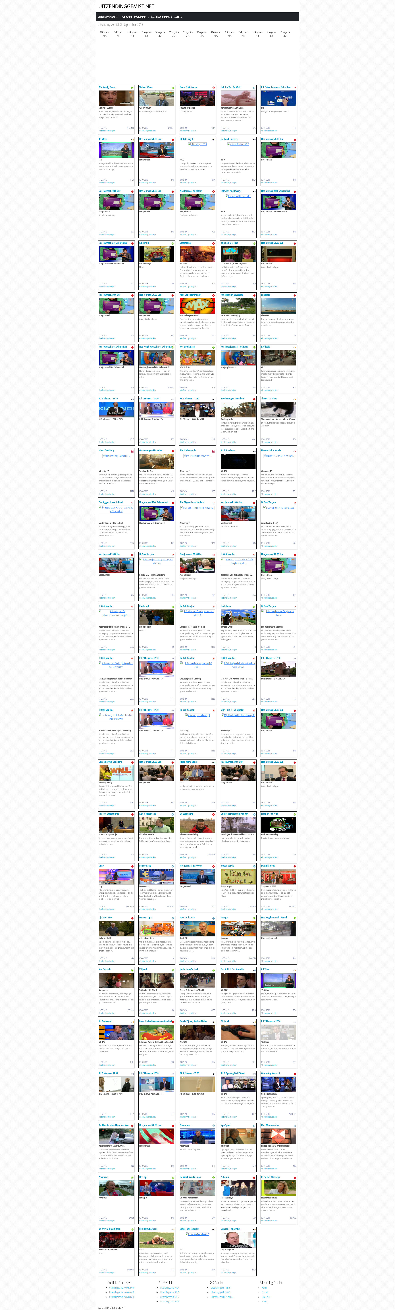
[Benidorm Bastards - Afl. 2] (157, 1239)
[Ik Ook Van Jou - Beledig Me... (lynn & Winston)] (157, 561)
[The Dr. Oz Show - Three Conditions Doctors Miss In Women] (278, 409)
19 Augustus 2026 (257, 34)
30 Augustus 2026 (104, 34)
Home (264, 1287)
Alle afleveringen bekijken (107, 130)
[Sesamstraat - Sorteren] (197, 253)
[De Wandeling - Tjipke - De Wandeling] (197, 824)
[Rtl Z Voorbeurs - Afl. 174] (238, 461)
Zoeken (178, 16)
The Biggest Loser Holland (111, 502)
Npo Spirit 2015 (187, 917)
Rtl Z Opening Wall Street (233, 1073)
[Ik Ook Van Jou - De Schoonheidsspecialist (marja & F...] (116, 613)
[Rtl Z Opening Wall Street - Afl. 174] (238, 1084)
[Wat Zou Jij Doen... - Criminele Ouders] (116, 98)
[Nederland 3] (132, 87)
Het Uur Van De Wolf (230, 87)
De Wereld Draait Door (109, 1229)
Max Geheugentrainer (190, 294)
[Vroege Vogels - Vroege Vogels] (238, 876)
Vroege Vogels (227, 865)
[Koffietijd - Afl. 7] (278, 357)
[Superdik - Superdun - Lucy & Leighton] (238, 1239)
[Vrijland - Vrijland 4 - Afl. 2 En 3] (157, 980)
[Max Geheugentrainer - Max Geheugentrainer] (197, 305)
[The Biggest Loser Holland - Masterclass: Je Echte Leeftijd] (116, 509)
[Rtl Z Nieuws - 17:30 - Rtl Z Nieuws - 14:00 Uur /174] (157, 669)
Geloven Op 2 (145, 917)
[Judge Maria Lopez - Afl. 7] (197, 772)
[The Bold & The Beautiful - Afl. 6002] (238, 980)
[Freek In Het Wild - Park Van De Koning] (278, 824)
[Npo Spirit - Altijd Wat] (238, 1136)
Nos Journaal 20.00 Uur (150, 139)
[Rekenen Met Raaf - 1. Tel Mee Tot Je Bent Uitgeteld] (238, 253)
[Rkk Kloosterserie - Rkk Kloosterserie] (157, 824)
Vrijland (143, 969)
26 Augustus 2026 (160, 34)
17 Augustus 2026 (285, 34)
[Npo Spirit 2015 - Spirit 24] (197, 928)
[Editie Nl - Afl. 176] (238, 1032)
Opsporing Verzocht (270, 1073)
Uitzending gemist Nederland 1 (121, 1287)
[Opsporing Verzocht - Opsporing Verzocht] (278, 1084)
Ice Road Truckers (229, 139)
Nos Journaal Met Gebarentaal (275, 191)
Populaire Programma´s (135, 16)
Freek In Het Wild (269, 813)
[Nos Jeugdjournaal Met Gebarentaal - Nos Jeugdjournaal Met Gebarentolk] (157, 357)
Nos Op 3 (143, 1177)
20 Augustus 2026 (243, 34)
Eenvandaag (145, 865)
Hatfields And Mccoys (231, 191)
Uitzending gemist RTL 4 (169, 1287)
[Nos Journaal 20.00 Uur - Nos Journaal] (157, 150)
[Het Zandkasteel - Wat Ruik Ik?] (197, 357)
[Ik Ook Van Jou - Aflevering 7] (197, 715)
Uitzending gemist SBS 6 (220, 1292)
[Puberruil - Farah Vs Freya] (238, 1188)
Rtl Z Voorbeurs (228, 450)
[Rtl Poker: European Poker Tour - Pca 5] (278, 98)
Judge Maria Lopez (188, 762)
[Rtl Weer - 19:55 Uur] (278, 980)
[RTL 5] (294, 87)
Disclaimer (266, 1297)
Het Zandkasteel (187, 346)
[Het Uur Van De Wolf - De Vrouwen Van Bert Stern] (238, 98)
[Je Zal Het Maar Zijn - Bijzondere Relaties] (278, 1188)
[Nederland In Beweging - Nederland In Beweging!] (238, 305)
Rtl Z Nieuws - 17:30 (108, 398)
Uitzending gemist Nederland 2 (121, 1292)
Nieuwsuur (185, 1125)
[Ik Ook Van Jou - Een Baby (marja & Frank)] (278, 613)
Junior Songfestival (189, 969)
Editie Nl (225, 1021)
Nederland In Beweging (232, 294)
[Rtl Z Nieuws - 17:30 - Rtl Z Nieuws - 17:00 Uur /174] (116, 1084)
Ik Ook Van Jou (268, 502)
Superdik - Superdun (230, 1229)
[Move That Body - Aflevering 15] (116, 455)
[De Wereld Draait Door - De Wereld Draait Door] (116, 1239)
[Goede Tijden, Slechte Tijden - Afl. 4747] (197, 1032)
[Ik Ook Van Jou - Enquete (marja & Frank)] (197, 665)
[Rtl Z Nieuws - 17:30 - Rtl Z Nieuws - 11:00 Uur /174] (116, 409)
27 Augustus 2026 (146, 34)
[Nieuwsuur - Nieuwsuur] (197, 1136)
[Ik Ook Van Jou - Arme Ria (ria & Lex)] (278, 507)
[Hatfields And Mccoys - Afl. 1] (238, 196)
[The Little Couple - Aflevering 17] (197, 455)
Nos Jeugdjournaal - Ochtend (234, 346)
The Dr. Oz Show (269, 398)
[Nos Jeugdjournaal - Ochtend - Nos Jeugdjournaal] (238, 357)
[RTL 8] (213, 762)
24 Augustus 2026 (188, 34)
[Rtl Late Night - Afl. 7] (197, 144)
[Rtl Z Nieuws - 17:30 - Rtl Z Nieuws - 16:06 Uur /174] (157, 1084)
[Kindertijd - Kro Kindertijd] (157, 253)
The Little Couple (188, 450)
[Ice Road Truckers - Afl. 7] (238, 144)
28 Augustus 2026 (132, 34)
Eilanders (265, 294)
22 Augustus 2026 (215, 34)
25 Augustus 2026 (174, 34)
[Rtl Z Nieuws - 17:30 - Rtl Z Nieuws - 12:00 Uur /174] (157, 720)
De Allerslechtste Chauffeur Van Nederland (114, 1126)
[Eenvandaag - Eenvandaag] (157, 876)
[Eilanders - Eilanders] (278, 305)
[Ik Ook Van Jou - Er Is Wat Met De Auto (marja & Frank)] (238, 665)
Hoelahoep (226, 606)
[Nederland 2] (254, 87)
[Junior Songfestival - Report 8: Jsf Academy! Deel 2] (197, 980)
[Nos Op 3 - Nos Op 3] (157, 1188)
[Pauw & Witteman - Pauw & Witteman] (197, 98)
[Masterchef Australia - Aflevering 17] (279, 455)
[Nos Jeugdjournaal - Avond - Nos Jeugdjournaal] (278, 928)
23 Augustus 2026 (202, 34)
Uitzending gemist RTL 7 (169, 1297)
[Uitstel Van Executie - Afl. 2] (197, 1234)
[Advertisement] (190, 62)
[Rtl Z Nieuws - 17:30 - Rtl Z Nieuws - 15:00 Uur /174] (197, 1084)
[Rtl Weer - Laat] (116, 150)
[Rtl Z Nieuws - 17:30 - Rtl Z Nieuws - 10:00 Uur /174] (157, 409)
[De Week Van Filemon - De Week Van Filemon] (197, 1188)
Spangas (224, 917)
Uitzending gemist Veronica (221, 1297)
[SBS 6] (132, 502)
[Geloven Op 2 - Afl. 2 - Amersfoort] (157, 928)
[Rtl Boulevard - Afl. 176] (116, 1032)
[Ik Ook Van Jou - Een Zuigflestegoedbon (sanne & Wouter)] (116, 665)
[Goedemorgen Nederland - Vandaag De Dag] (238, 409)
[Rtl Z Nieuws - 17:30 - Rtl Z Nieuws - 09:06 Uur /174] (197, 409)
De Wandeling (186, 813)
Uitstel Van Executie (189, 1229)
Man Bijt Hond (268, 865)
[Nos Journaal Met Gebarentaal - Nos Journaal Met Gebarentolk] (278, 201)
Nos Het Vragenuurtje (109, 813)
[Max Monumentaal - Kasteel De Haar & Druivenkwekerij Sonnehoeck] (278, 1136)
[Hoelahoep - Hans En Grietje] (238, 617)
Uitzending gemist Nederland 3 (121, 1297)
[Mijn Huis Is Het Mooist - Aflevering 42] (238, 715)
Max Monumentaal (270, 1125)
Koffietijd (265, 346)
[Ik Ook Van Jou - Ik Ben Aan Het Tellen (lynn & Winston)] (116, 716)
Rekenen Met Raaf (229, 243)
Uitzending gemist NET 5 (220, 1287)
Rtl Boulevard (105, 1021)
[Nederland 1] (213, 87)
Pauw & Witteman (188, 87)
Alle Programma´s (161, 16)
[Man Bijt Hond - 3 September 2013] (278, 876)
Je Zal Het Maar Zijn (270, 1177)
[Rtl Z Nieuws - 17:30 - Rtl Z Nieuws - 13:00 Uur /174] (278, 669)
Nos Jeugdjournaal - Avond (274, 917)
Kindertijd (144, 243)
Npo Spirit (225, 1125)
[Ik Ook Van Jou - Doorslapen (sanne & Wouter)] (197, 613)
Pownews (103, 1177)
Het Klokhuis (105, 969)
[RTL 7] (254, 139)
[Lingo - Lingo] (116, 876)
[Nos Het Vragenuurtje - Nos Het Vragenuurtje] (116, 824)
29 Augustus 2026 (118, 34)
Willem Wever (146, 87)
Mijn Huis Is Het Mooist (232, 710)
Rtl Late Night (186, 139)
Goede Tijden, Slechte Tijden (193, 1021)
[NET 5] (132, 451)
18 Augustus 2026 (271, 34)
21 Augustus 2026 (229, 34)
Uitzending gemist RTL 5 (169, 1292)
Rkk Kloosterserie (147, 813)
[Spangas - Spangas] (238, 928)
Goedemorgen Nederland (232, 398)
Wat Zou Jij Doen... (107, 87)
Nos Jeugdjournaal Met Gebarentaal (156, 346)
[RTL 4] (132, 139)
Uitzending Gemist (108, 16)
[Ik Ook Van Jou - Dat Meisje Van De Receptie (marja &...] (238, 561)
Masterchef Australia (271, 450)
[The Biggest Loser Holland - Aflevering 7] (197, 507)
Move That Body (106, 450)
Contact (265, 1292)
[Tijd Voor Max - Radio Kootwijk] (116, 928)
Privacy (264, 1301)
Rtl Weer (103, 139)
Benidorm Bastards (148, 1229)
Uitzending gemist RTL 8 (169, 1301)
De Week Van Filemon (190, 1177)
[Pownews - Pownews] (116, 1188)
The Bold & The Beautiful (232, 969)
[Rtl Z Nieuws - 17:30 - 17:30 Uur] (278, 1032)
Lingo (101, 865)
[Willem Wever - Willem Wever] (157, 98)
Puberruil (225, 1177)
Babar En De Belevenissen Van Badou (156, 1021)
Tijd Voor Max (105, 917)
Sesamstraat (185, 243)
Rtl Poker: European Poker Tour (276, 87)
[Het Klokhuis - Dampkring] (116, 980)
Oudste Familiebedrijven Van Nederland (234, 815)
